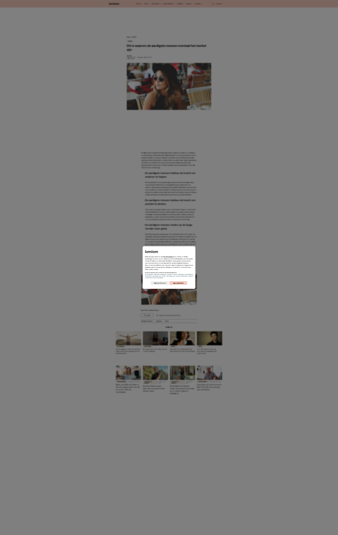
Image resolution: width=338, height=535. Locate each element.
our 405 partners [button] (168, 257)
